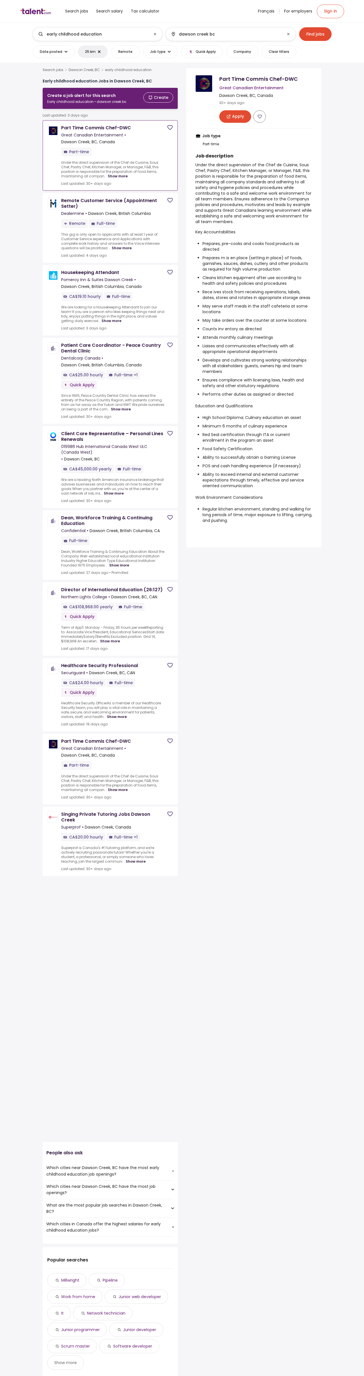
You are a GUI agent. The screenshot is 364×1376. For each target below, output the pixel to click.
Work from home (78, 1297)
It (62, 1313)
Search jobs (53, 70)
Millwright (70, 1280)
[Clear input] (155, 34)
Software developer (132, 1346)
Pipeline (110, 1280)
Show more (118, 176)
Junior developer (139, 1330)
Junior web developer (140, 1297)
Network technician (106, 1313)
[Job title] (93, 34)
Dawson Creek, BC (84, 70)
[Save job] (170, 127)
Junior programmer (80, 1330)
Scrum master (75, 1346)
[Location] (226, 34)
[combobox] (97, 34)
